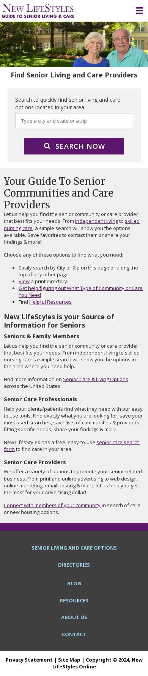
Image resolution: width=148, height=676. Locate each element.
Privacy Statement (29, 659)
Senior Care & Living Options (95, 379)
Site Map (69, 659)
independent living (96, 220)
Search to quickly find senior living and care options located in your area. (67, 103)
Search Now (80, 146)
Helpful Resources (50, 301)
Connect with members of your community (52, 505)
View (24, 281)
